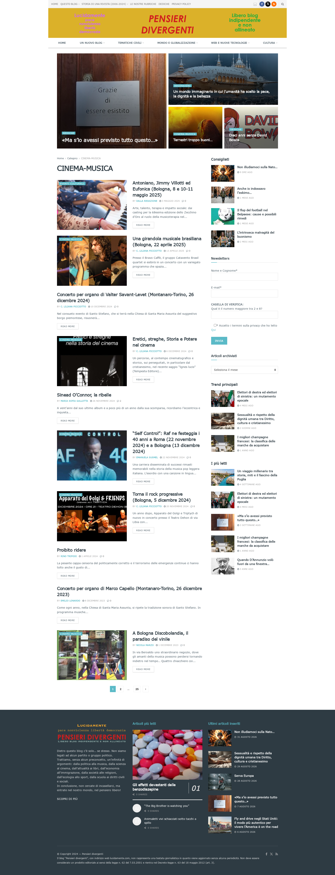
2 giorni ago (247, 428)
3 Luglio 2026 (184, 103)
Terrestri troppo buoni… (193, 140)
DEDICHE (164, 4)
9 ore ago (245, 172)
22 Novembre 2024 (173, 457)
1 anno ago (246, 450)
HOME (54, 4)
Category (72, 158)
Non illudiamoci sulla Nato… (257, 167)
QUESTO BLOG (68, 4)
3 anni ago (246, 569)
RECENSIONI (182, 85)
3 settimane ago (250, 525)
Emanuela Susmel (147, 457)
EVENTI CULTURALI (72, 183)
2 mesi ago (246, 241)
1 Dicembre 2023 (168, 645)
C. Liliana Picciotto (149, 250)
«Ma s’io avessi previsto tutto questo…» (110, 140)
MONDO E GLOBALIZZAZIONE (176, 42)
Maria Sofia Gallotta (74, 401)
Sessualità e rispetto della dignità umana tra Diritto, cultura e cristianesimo (256, 419)
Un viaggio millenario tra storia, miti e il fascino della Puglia (257, 475)
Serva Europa (244, 775)
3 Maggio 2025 (170, 201)
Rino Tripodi (69, 556)
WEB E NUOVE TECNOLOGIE (229, 42)
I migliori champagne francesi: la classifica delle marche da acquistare (256, 441)
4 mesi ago (246, 405)
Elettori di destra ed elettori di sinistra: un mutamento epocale (257, 396)
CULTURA (269, 42)
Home (62, 42)
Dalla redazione (146, 201)
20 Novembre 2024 (177, 506)
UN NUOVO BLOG (91, 42)
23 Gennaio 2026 (185, 147)
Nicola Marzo (145, 645)
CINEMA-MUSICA (185, 134)
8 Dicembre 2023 (94, 600)
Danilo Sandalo (75, 147)
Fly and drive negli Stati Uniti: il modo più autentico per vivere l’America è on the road (256, 822)
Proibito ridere (71, 550)
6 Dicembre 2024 (176, 351)
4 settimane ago (250, 484)
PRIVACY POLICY (181, 4)
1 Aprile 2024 (89, 556)
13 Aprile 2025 (175, 250)
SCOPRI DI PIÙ (67, 798)
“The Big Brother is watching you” (166, 805)
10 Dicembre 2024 (101, 306)
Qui (213, 329)
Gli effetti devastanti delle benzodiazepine (154, 787)
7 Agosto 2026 (98, 147)
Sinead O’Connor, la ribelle (84, 394)
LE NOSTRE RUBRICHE (143, 4)
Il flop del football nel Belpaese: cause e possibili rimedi (256, 214)
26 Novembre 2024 (103, 401)
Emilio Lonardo (70, 600)
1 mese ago (246, 197)
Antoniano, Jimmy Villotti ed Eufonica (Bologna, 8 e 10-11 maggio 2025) (163, 188)
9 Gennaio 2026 (240, 147)
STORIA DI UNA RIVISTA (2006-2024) (104, 4)
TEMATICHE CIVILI (129, 42)
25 (137, 689)
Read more (143, 225)
